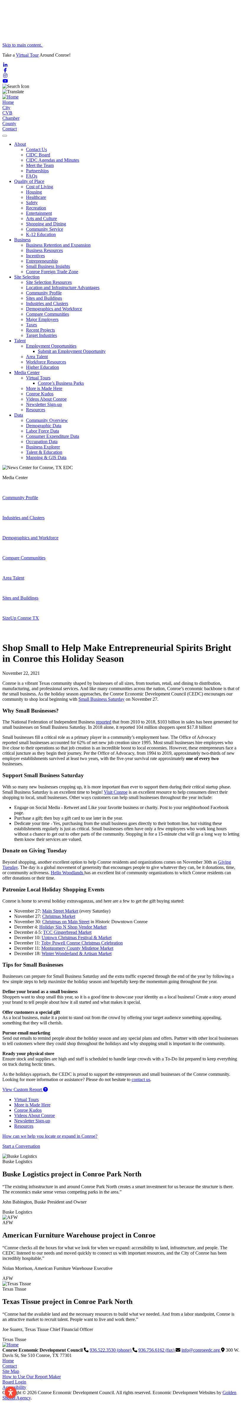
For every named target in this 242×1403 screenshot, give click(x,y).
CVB (7, 112)
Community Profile (44, 292)
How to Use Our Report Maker (31, 1376)
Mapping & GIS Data (46, 457)
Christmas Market (58, 916)
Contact (9, 128)
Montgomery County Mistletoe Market (77, 948)
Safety (32, 202)
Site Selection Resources (49, 282)
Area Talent (37, 356)
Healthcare (36, 197)
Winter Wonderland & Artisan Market (77, 953)
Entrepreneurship (42, 260)
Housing (34, 191)
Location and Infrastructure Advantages (62, 287)
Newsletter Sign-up (44, 404)
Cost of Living (39, 186)
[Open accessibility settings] (11, 1392)
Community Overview (47, 420)
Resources (35, 409)
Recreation (36, 207)
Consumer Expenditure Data (52, 436)
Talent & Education (44, 452)
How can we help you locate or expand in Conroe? (49, 1136)
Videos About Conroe (46, 399)
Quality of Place (29, 181)
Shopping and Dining (46, 223)
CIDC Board (38, 154)
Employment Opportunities (51, 345)
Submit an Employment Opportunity (72, 351)
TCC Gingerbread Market (67, 932)
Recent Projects (40, 330)
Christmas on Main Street (65, 921)
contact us (141, 1079)
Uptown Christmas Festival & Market (77, 937)
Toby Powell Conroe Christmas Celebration (82, 942)
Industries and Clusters (47, 303)
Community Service (44, 229)
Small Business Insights (48, 266)
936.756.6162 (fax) (157, 1350)
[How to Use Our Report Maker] (45, 1089)
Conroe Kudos (39, 393)
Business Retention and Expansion (58, 245)
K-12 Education (41, 234)
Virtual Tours (38, 377)
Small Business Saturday (102, 699)
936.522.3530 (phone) (111, 1350)
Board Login (14, 1381)
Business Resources (44, 250)
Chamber (10, 118)
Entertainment (39, 213)
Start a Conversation (21, 1146)
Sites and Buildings (44, 298)
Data (18, 415)
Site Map (10, 1371)
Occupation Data (42, 441)
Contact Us (36, 149)
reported (103, 721)
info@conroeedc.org (201, 1350)
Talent (20, 340)
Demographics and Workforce (54, 308)
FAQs (31, 176)
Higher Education (42, 367)
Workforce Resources (46, 361)
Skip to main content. (22, 45)
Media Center (27, 372)
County (9, 123)
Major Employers (42, 319)
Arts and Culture (41, 218)
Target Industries (41, 335)
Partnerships (37, 170)
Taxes (31, 324)
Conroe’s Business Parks (61, 383)
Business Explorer (43, 446)
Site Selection (27, 276)
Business (22, 239)
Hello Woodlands (67, 872)
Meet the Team (40, 165)
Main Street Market (60, 910)
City (6, 107)
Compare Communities (47, 314)
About (20, 144)
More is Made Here (44, 388)
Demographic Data (43, 425)
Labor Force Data (42, 430)
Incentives (35, 255)
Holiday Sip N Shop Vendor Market (73, 926)
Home (8, 102)
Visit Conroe (115, 792)
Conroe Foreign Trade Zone (52, 271)
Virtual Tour (27, 55)
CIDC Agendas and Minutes (52, 160)
